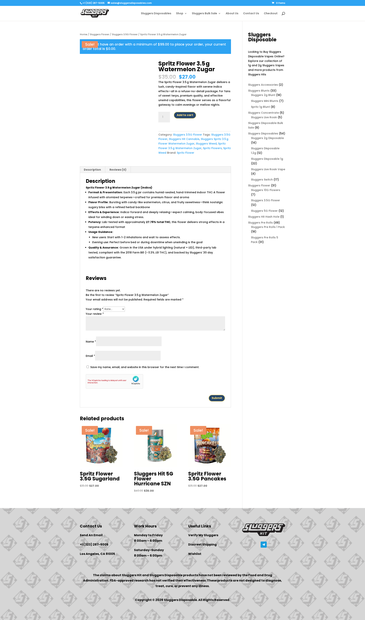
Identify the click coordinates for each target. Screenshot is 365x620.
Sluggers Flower (99, 34)
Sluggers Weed (206, 143)
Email (90, 356)
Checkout (271, 13)
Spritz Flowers (212, 148)
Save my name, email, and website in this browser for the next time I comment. (144, 367)
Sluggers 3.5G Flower (125, 34)
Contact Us (251, 13)
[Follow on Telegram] (264, 545)
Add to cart (185, 115)
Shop (179, 13)
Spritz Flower (185, 153)
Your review (95, 314)
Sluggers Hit (132, 575)
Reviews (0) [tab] (118, 170)
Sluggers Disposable (165, 575)
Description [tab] (92, 170)
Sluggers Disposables (156, 13)
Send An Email (91, 535)
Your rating (94, 309)
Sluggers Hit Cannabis (184, 139)
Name (91, 342)
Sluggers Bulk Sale (204, 13)
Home (83, 34)
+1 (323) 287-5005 (94, 3)
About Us (232, 13)
